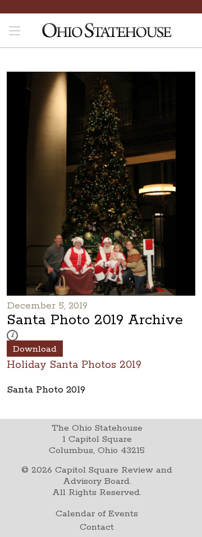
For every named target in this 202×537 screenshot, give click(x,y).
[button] (12, 335)
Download (35, 349)
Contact (97, 527)
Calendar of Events (97, 514)
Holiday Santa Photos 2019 (74, 364)
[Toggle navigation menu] (14, 32)
